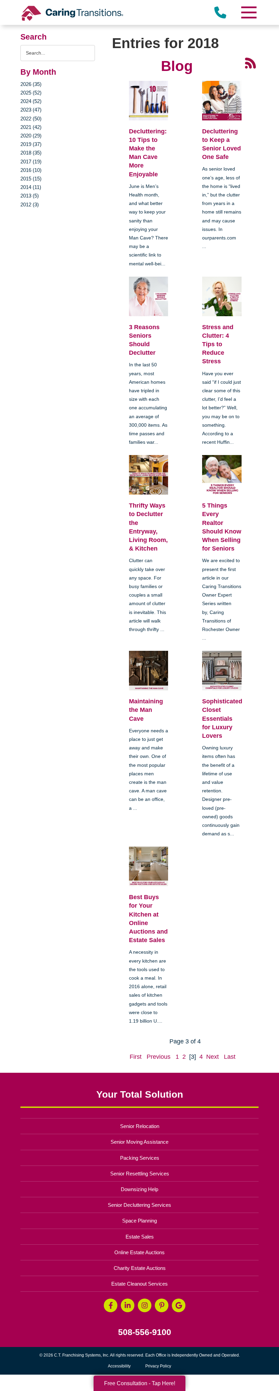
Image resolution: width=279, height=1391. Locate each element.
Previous (158, 1056)
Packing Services (139, 1158)
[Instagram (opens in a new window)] (144, 1305)
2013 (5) (29, 196)
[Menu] (248, 12)
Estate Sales (140, 1237)
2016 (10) (31, 170)
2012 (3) (29, 204)
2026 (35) (31, 84)
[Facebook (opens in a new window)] (110, 1305)
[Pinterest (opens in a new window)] (161, 1305)
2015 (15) (31, 178)
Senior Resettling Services (139, 1173)
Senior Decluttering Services (139, 1205)
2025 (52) (31, 93)
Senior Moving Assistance (139, 1142)
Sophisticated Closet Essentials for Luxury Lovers (222, 718)
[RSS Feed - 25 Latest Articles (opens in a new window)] (250, 62)
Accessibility (119, 1366)
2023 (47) (31, 110)
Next (212, 1056)
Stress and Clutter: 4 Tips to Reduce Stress (217, 344)
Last (229, 1056)
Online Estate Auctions (139, 1252)
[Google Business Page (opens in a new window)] (178, 1305)
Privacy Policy (158, 1366)
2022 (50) (31, 118)
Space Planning (139, 1221)
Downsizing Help (139, 1189)
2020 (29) (31, 135)
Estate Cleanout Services (139, 1284)
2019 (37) (31, 144)
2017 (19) (31, 161)
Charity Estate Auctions (140, 1268)
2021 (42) (31, 127)
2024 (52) (31, 101)
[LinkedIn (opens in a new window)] (127, 1305)
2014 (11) (30, 187)
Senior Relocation (139, 1126)
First (136, 1056)
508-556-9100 (144, 1332)
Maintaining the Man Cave (146, 710)
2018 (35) (31, 153)
